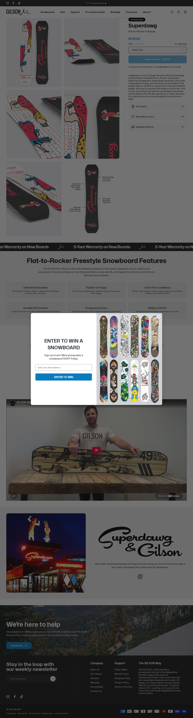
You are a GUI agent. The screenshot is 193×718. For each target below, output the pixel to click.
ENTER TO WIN (63, 377)
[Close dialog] (159, 316)
